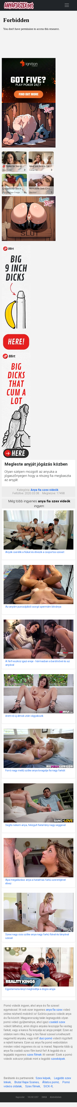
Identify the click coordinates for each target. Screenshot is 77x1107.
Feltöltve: (18, 493)
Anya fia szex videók (44, 490)
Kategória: (23, 490)
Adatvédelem (55, 1097)
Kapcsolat (20, 1097)
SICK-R (48, 1086)
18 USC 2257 (33, 1097)
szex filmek (34, 1054)
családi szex (57, 1022)
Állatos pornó (50, 1082)
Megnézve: (49, 493)
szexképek (58, 1058)
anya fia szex (54, 1009)
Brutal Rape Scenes (26, 1082)
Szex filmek (32, 1086)
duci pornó (45, 1038)
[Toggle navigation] (67, 5)
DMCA (44, 1097)
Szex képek (43, 1078)
